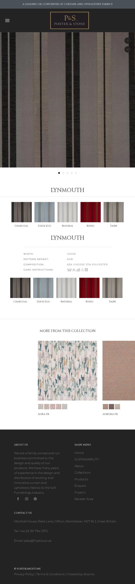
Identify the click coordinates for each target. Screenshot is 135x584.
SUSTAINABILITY (87, 459)
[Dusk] (46, 406)
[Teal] (58, 406)
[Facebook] (18, 498)
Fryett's (80, 492)
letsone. (89, 574)
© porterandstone (27, 568)
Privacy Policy (24, 574)
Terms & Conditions (50, 574)
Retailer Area (84, 499)
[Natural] (117, 406)
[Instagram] (26, 498)
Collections (83, 472)
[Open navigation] (7, 20)
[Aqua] (40, 406)
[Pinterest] (35, 498)
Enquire (80, 485)
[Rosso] (52, 406)
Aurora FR (110, 414)
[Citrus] (105, 406)
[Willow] (64, 406)
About (79, 466)
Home (79, 453)
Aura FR (43, 414)
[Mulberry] (111, 406)
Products (81, 479)
